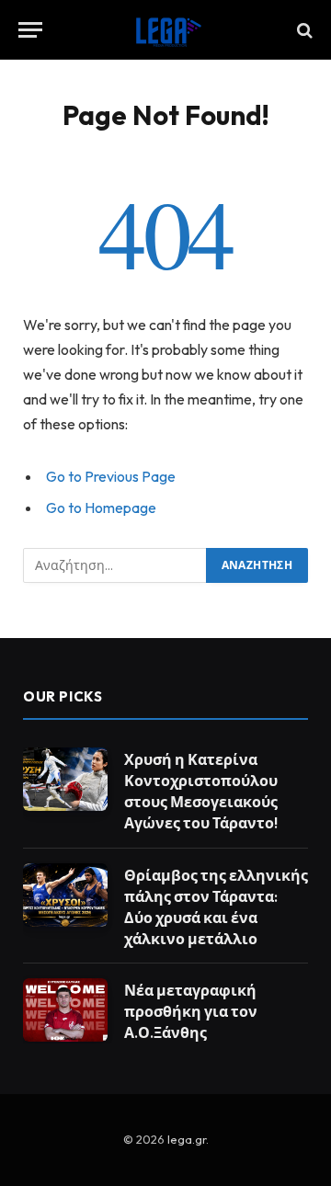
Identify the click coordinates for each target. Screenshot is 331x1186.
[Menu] (30, 30)
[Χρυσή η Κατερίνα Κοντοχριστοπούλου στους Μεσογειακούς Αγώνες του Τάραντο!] (65, 779)
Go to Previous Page (111, 476)
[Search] (303, 30)
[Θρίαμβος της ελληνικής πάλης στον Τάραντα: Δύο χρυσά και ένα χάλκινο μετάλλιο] (65, 895)
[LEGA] (165, 30)
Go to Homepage (101, 507)
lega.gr (186, 1139)
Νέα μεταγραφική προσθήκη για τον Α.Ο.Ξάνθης (190, 1011)
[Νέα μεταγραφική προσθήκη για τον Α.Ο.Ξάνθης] (65, 1010)
